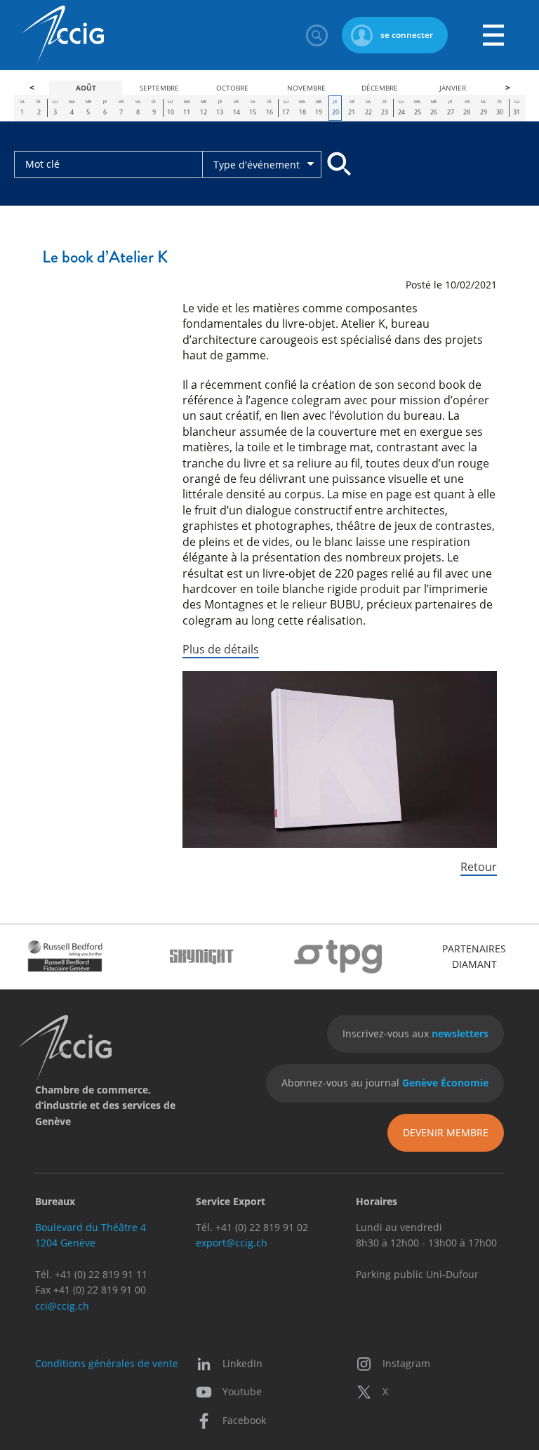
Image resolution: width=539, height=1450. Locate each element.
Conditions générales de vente (106, 1363)
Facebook (244, 1420)
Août (86, 88)
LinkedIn (242, 1363)
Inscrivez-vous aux (415, 1033)
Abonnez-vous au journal (384, 1082)
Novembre (306, 88)
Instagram (406, 1363)
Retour (478, 866)
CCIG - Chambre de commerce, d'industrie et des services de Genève (62, 35)
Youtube (242, 1391)
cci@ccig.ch (62, 1305)
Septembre (159, 88)
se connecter (406, 35)
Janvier (452, 88)
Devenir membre (445, 1132)
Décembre (379, 88)
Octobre (232, 88)
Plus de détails (220, 649)
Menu (493, 35)
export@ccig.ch (231, 1242)
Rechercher (316, 35)
